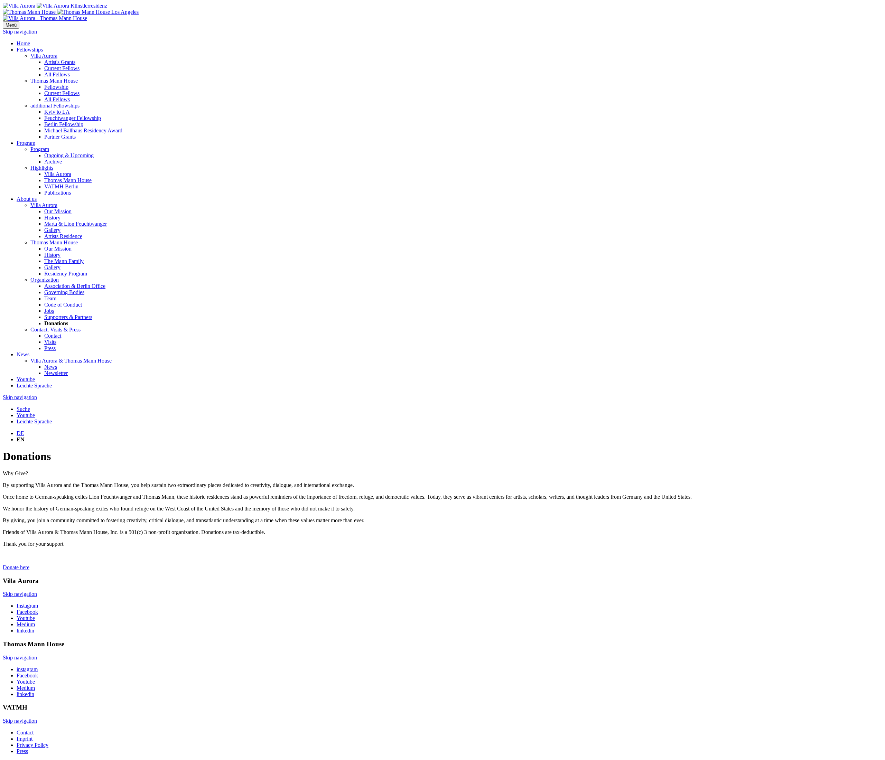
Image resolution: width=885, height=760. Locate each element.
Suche (23, 409)
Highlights (41, 168)
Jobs (49, 311)
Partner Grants (60, 137)
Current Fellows (62, 68)
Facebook (27, 612)
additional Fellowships (55, 106)
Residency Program (65, 273)
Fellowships (30, 50)
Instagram (27, 606)
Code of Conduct (63, 305)
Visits (50, 342)
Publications (57, 193)
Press (50, 348)
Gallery (52, 230)
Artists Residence (63, 236)
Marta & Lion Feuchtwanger (75, 224)
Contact (52, 336)
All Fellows (57, 74)
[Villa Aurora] (55, 6)
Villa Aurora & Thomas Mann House (71, 361)
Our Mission (58, 211)
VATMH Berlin (61, 186)
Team (50, 298)
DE (20, 433)
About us (27, 199)
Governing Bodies (64, 292)
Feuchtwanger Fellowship (72, 118)
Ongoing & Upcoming (69, 155)
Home (23, 43)
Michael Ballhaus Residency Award (83, 130)
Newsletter (56, 373)
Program (26, 143)
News (23, 354)
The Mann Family (64, 261)
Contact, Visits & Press (55, 329)
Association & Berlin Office (74, 286)
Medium (26, 624)
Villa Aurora (43, 56)
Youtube (26, 379)
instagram (27, 669)
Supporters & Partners (68, 317)
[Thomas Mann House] (71, 12)
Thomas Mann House (54, 81)
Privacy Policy (32, 745)
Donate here (16, 567)
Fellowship (56, 87)
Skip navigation (20, 32)
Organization (44, 280)
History (52, 218)
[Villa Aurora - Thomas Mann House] (45, 18)
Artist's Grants (59, 62)
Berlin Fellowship (63, 124)
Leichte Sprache (34, 385)
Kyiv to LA (57, 112)
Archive (53, 162)
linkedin (25, 631)
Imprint (24, 739)
